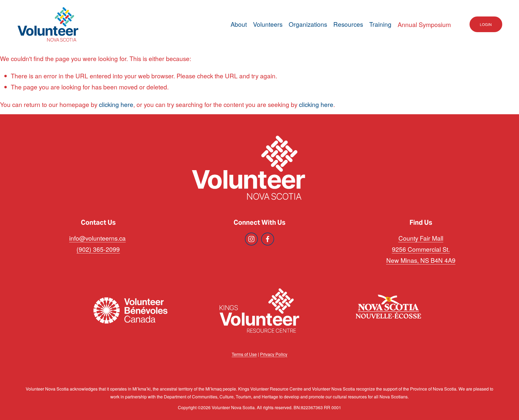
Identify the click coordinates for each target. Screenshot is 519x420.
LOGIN (486, 24)
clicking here (116, 104)
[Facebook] (267, 239)
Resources (348, 24)
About (239, 24)
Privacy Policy (273, 354)
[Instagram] (251, 239)
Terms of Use (244, 354)
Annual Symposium (424, 24)
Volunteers (267, 24)
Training (380, 24)
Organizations (308, 24)
